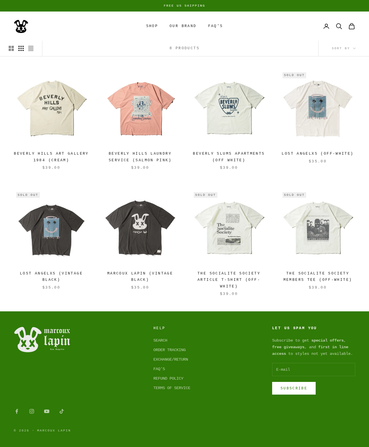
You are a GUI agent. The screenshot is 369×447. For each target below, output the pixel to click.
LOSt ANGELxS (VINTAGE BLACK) (51, 276)
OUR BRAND (183, 26)
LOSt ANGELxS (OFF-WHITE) (317, 153)
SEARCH (160, 340)
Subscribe (293, 388)
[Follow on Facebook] (17, 411)
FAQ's (215, 26)
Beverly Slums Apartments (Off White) (229, 156)
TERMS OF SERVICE (171, 388)
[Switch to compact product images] (30, 48)
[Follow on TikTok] (62, 411)
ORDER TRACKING (169, 350)
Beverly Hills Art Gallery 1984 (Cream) (51, 156)
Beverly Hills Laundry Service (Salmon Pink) (140, 156)
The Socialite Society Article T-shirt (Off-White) (228, 280)
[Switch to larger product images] (11, 48)
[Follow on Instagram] (32, 411)
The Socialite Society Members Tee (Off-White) (317, 276)
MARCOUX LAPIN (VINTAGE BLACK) (140, 276)
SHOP (152, 26)
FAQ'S (159, 369)
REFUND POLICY (168, 378)
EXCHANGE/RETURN (170, 359)
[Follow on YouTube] (47, 411)
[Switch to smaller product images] (21, 48)
